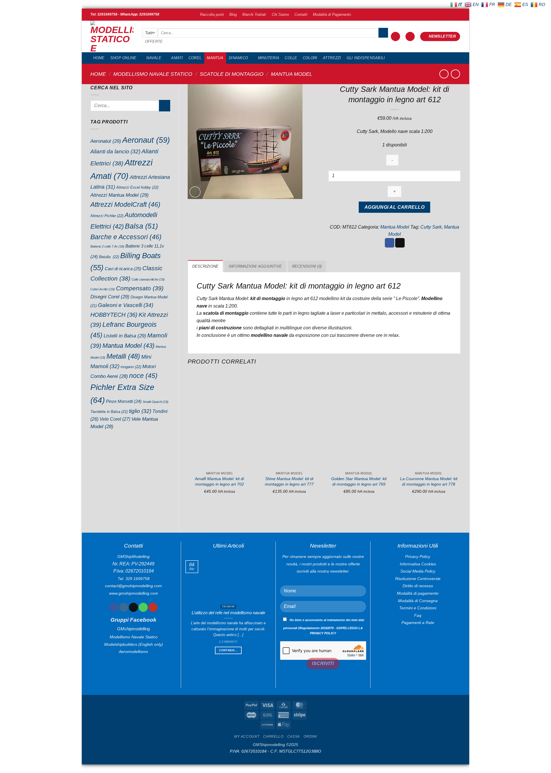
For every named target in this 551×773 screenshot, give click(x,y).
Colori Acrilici (102, 289)
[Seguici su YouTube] (152, 607)
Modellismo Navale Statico (152, 74)
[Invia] (383, 33)
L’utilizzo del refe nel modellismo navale (228, 612)
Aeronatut (105, 141)
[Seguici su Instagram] (123, 607)
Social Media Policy (417, 571)
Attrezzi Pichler (106, 216)
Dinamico (238, 58)
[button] (395, 36)
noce (143, 375)
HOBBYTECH (113, 315)
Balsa (141, 226)
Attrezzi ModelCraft (125, 204)
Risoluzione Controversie (418, 578)
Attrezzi (332, 58)
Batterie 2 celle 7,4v (107, 246)
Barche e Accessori (126, 237)
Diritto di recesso (418, 585)
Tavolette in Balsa (109, 412)
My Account (246, 737)
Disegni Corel (109, 296)
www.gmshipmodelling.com (133, 593)
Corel (195, 58)
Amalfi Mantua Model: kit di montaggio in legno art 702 (219, 481)
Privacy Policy (417, 556)
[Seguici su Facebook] (113, 607)
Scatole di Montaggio (231, 74)
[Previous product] (455, 73)
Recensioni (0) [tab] (307, 266)
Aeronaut (146, 140)
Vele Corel (115, 419)
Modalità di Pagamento (332, 14)
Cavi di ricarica (123, 268)
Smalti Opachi (155, 401)
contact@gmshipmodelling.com (133, 585)
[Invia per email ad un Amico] (400, 243)
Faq (417, 615)
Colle (291, 58)
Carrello (273, 737)
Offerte (154, 41)
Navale (153, 58)
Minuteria (268, 58)
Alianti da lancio (115, 151)
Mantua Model (291, 74)
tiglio (140, 411)
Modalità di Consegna (418, 600)
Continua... (228, 650)
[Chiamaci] (143, 607)
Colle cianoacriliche (148, 279)
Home (99, 58)
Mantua (215, 58)
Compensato (140, 288)
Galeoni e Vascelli (125, 305)
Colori (310, 58)
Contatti (300, 14)
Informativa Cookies (418, 564)
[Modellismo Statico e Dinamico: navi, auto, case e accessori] (111, 36)
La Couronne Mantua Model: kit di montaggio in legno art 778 (428, 481)
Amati (177, 58)
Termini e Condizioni (417, 608)
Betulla (109, 257)
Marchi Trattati (254, 14)
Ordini (310, 737)
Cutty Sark (431, 227)
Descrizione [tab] (205, 266)
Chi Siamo (280, 14)
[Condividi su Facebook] (389, 243)
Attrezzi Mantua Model (119, 195)
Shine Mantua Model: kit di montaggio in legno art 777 (289, 481)
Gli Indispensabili (366, 58)
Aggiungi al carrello (394, 207)
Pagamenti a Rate (417, 622)
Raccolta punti (212, 14)
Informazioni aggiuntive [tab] (255, 266)
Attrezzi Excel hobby (137, 187)
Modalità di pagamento (418, 593)
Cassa (293, 737)
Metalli (123, 356)
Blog (233, 14)
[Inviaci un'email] (133, 607)
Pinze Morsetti (123, 401)
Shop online (123, 58)
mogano (131, 367)
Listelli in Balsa (125, 336)
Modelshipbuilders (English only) (133, 644)
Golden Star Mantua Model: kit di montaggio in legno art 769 (359, 481)
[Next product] (443, 73)
